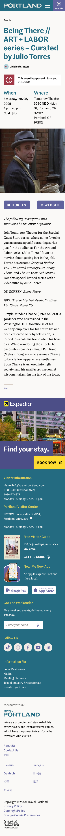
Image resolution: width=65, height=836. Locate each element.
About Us (10, 746)
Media (8, 673)
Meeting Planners (15, 678)
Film (6, 388)
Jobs (7, 755)
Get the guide (34, 557)
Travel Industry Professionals (22, 682)
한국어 (8, 790)
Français (38, 765)
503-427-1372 (12, 494)
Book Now (46, 462)
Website (52, 205)
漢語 (35, 782)
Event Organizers (15, 687)
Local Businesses (14, 669)
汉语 (6, 782)
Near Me (59, 8)
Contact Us (11, 750)
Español (9, 765)
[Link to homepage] (23, 5)
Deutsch (9, 773)
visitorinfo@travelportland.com (24, 485)
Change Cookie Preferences (22, 815)
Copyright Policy (14, 811)
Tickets (18, 205)
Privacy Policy (13, 806)
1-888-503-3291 (13, 490)
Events (7, 20)
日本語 (36, 773)
